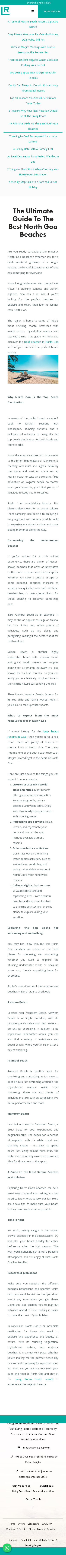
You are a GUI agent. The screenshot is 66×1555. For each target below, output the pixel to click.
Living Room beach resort (34, 1379)
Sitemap (13, 1540)
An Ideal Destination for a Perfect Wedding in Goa (33, 159)
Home (12, 1523)
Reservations (52, 11)
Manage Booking (46, 1529)
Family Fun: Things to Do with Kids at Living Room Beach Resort (33, 88)
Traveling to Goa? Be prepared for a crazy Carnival (33, 138)
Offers (21, 1523)
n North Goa (50, 341)
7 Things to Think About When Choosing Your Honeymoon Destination (33, 171)
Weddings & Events (16, 1529)
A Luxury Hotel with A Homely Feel (33, 149)
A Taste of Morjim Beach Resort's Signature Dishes (33, 24)
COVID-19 (47, 1523)
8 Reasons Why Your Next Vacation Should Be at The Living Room (33, 113)
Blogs (32, 1529)
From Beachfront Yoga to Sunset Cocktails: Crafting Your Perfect (33, 62)
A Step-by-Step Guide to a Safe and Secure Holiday (33, 184)
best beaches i (33, 341)
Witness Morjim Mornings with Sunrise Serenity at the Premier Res (33, 49)
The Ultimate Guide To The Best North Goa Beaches (33, 126)
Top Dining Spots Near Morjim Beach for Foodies (33, 75)
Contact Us (33, 1523)
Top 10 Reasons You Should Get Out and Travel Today (33, 100)
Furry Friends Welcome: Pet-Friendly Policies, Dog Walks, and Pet (33, 37)
